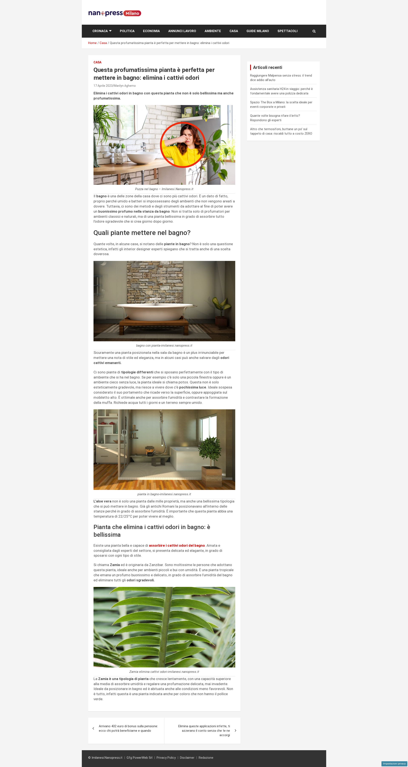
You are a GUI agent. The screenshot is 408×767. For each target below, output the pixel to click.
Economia (151, 31)
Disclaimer (187, 758)
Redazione (206, 758)
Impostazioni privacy (394, 763)
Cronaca (100, 31)
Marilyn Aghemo (125, 85)
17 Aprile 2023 (103, 85)
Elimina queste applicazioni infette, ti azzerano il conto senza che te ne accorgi (204, 730)
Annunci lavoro (182, 31)
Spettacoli (288, 31)
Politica (127, 31)
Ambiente (213, 31)
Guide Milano (257, 31)
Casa (234, 31)
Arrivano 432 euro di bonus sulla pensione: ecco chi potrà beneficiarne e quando (128, 728)
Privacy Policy (166, 758)
